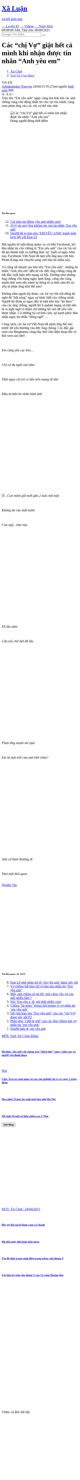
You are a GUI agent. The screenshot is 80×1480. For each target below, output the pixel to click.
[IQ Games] (3, 27)
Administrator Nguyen (17, 86)
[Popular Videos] (21, 27)
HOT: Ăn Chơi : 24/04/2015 (21, 1209)
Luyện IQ (12, 26)
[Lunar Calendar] (36, 27)
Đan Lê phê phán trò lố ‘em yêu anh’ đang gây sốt (44, 982)
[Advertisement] (40, 166)
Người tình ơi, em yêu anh (28, 1029)
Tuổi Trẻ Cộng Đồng (22, 75)
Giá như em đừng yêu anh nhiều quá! (35, 221)
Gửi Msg (8, 1124)
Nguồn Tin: (9, 885)
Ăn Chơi (16, 71)
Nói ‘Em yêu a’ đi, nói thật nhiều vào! (35, 1002)
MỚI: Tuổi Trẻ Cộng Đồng (20, 1036)
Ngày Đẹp (45, 26)
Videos (28, 26)
